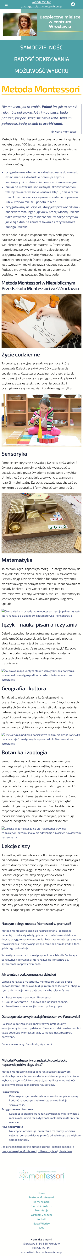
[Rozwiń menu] (6, 4)
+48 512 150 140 (41, 2)
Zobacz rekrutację (13, 1044)
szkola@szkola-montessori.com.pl (41, 6)
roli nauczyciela (47, 1151)
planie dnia (65, 1151)
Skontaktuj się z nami (39, 1044)
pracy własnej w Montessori (19, 1151)
